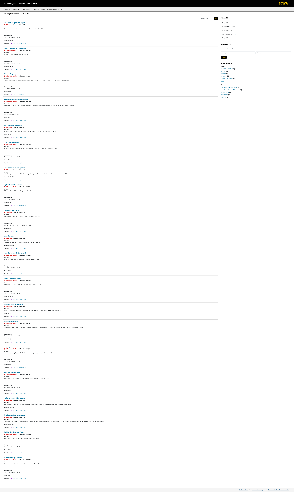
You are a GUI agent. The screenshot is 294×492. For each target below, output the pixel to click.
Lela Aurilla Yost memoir (12, 210)
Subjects (36, 9)
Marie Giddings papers (11, 321)
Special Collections (52, 9)
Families (224, 71)
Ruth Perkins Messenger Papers (14, 432)
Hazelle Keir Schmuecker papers (14, 168)
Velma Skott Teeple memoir (13, 458)
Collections (16, 9)
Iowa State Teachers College (230, 87)
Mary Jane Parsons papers (12, 372)
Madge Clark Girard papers (12, 279)
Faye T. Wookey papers (11, 142)
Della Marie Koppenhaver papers (14, 23)
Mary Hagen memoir (10, 347)
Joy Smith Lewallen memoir (13, 185)
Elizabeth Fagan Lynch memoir (14, 74)
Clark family (225, 94)
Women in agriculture (228, 68)
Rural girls (224, 76)
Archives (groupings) (228, 78)
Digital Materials (26, 9)
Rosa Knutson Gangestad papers (14, 415)
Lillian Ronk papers (10, 236)
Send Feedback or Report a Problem (278, 490)
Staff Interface (243, 490)
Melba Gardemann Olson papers (14, 398)
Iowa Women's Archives (19, 43)
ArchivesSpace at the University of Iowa (20, 3)
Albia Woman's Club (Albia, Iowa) (231, 90)
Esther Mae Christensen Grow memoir (16, 100)
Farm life (224, 73)
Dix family (224, 97)
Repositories (6, 9)
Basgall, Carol (225, 92)
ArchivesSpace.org (257, 490)
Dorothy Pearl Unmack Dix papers (15, 48)
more (222, 81)
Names (43, 9)
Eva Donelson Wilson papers (13, 125)
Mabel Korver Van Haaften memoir (15, 253)
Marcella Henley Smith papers (13, 304)
